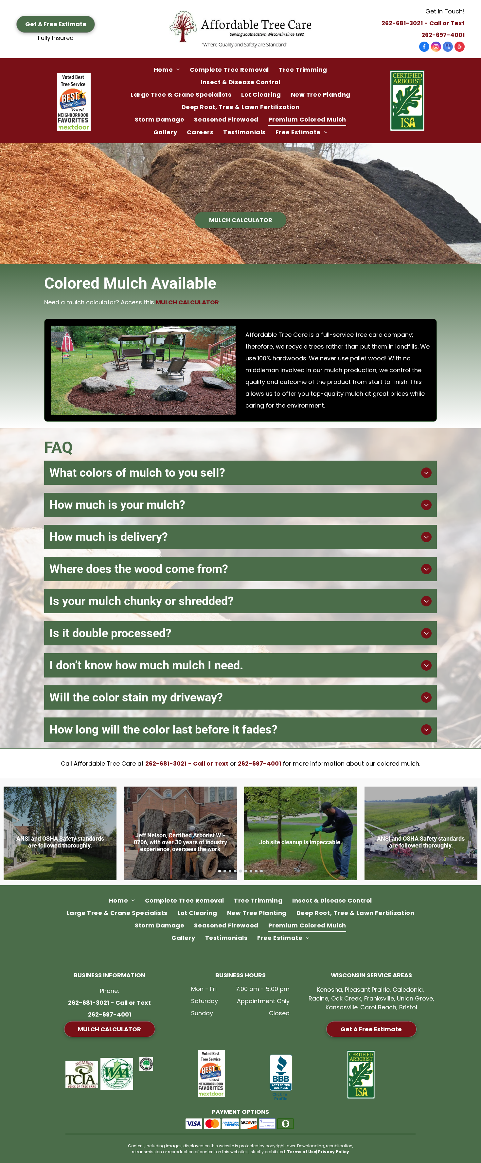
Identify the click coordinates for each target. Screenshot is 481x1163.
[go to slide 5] (240, 871)
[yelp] (459, 47)
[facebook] (424, 47)
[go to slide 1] (219, 871)
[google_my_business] (448, 47)
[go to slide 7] (251, 871)
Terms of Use (301, 1151)
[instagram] (436, 47)
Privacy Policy (333, 1151)
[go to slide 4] (235, 871)
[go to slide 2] (224, 871)
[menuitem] (167, 69)
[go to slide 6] (245, 871)
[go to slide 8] (256, 871)
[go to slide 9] (261, 871)
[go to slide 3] (230, 871)
